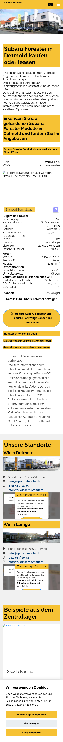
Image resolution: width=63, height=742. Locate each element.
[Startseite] (13, 2)
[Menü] (58, 4)
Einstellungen (31, 723)
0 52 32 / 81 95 (19, 486)
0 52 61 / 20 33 (19, 557)
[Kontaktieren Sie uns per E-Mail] (50, 4)
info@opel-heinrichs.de (24, 481)
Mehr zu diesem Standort (26, 490)
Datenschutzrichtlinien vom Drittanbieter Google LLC (30, 510)
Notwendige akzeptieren (31, 714)
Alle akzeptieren (31, 732)
